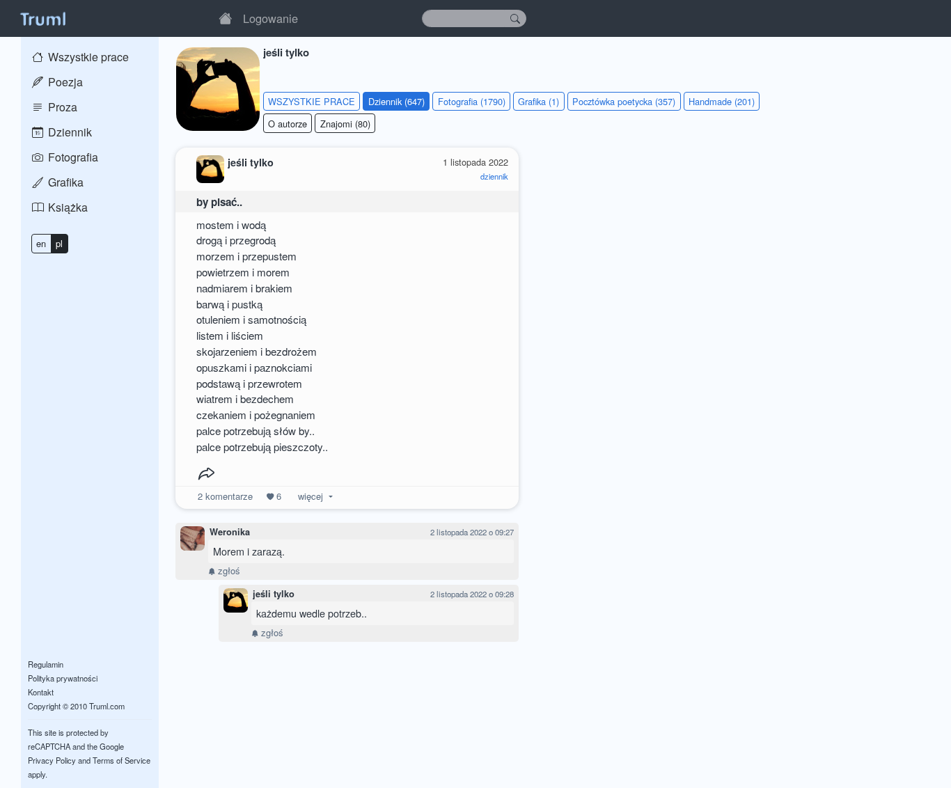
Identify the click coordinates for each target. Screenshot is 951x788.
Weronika (230, 532)
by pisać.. (219, 202)
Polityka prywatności (62, 678)
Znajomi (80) (345, 123)
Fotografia (71, 157)
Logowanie (270, 18)
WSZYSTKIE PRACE (311, 101)
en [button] (41, 243)
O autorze (287, 123)
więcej (310, 496)
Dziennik (68, 132)
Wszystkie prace (87, 57)
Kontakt (41, 692)
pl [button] (59, 243)
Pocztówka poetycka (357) (623, 101)
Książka (66, 207)
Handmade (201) (722, 101)
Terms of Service (121, 760)
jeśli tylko (273, 594)
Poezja (64, 82)
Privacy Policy (52, 760)
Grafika (64, 182)
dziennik (494, 176)
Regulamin (45, 664)
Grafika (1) (538, 101)
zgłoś (227, 570)
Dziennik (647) (396, 101)
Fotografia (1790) (471, 101)
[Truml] (42, 18)
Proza (61, 107)
